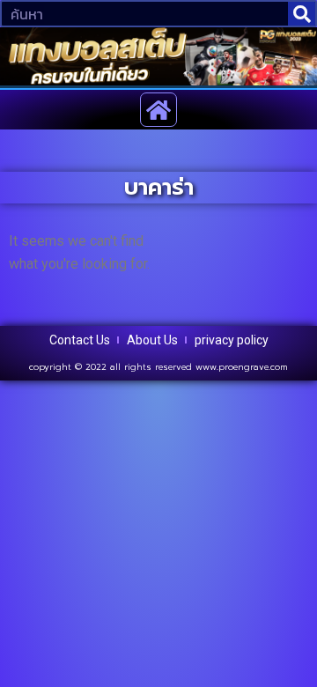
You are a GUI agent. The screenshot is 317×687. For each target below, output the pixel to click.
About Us (152, 340)
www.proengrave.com (241, 366)
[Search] (301, 14)
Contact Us (79, 340)
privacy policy (232, 340)
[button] (159, 110)
